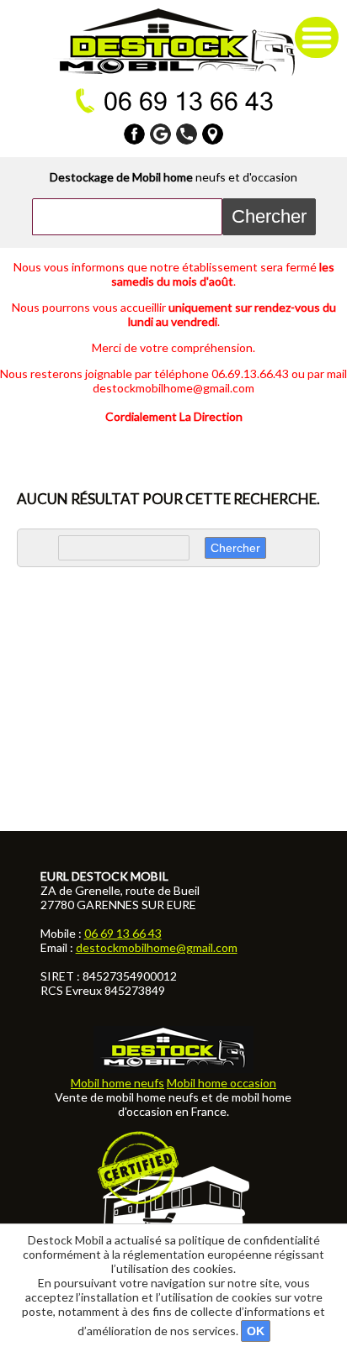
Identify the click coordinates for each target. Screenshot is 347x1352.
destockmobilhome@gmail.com (157, 947)
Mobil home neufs (117, 1083)
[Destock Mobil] (174, 42)
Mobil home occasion (221, 1083)
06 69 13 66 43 (123, 933)
